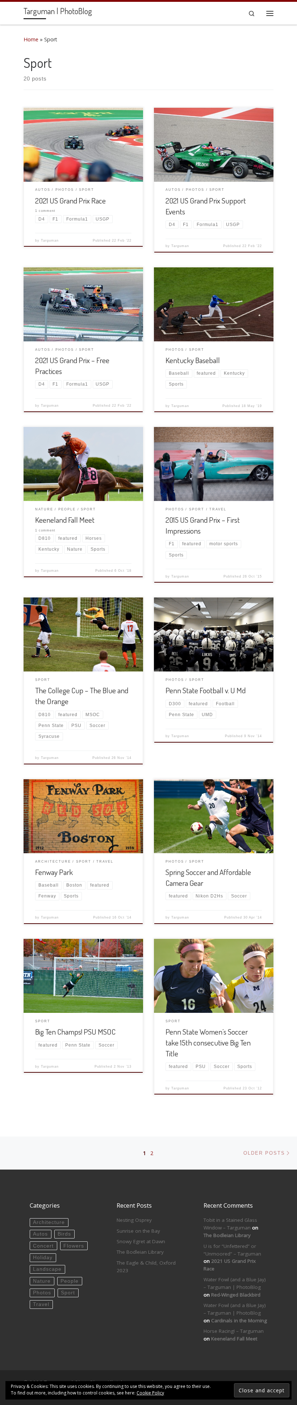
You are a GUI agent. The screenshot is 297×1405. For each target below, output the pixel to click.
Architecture (49, 1222)
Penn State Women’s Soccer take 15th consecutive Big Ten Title (208, 1042)
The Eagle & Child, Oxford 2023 (146, 1267)
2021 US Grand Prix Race (70, 200)
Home (31, 39)
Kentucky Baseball (193, 360)
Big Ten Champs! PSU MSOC (75, 1031)
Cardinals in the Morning (239, 1320)
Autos (40, 1234)
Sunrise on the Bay (138, 1231)
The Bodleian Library (140, 1252)
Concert (43, 1246)
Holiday (43, 1257)
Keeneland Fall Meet (65, 520)
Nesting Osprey (134, 1220)
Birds (64, 1234)
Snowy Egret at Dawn (141, 1241)
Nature (42, 1281)
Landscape (47, 1269)
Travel (41, 1304)
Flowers (73, 1246)
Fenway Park (54, 872)
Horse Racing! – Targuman (234, 1331)
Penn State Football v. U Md (206, 690)
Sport (68, 1292)
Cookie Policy (150, 1393)
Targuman (50, 240)
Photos (42, 1292)
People (69, 1281)
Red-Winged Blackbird (235, 1294)
